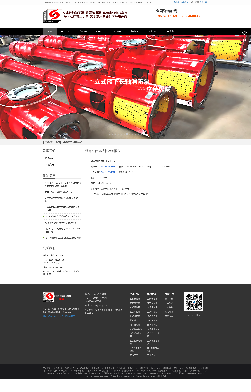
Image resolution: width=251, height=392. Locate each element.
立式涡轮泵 (135, 312)
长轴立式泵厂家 (63, 373)
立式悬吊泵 (135, 303)
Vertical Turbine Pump (145, 376)
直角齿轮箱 (52, 371)
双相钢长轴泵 (191, 368)
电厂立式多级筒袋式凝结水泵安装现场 (62, 216)
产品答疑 (169, 303)
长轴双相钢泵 (92, 371)
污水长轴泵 (156, 368)
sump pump (129, 376)
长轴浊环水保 (95, 373)
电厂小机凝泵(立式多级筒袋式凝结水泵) (63, 238)
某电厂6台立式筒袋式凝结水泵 (58, 192)
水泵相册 (152, 294)
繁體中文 (203, 2)
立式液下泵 (58, 368)
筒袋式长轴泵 (175, 371)
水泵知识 (169, 312)
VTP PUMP (162, 376)
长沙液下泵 (163, 371)
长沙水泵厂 (70, 316)
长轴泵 (131, 368)
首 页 (49, 31)
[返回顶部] (244, 55)
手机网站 (175, 2)
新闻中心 (83, 31)
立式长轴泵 (135, 298)
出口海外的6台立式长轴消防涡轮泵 (60, 222)
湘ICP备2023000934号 (53, 316)
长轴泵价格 (110, 368)
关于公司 (65, 31)
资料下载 (169, 298)
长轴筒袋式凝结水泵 (191, 371)
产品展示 (100, 31)
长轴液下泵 (116, 371)
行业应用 (135, 31)
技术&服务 (153, 31)
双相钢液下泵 (98, 368)
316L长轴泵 (119, 373)
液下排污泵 (135, 325)
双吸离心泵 (121, 368)
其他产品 (134, 355)
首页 (58, 142)
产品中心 (134, 294)
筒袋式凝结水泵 (72, 368)
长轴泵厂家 (131, 373)
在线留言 (49, 164)
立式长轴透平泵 (142, 368)
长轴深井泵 (135, 316)
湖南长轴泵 (142, 373)
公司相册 (118, 31)
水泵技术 (169, 294)
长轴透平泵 (135, 320)
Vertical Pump (154, 373)
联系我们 (171, 31)
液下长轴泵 (179, 368)
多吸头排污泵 (128, 371)
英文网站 (184, 2)
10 (136, 134)
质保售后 (169, 316)
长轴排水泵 (107, 373)
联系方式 (78, 142)
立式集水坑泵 (136, 329)
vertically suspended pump (97, 376)
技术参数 (169, 307)
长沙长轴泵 (180, 373)
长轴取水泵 (167, 368)
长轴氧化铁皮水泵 (79, 373)
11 (139, 134)
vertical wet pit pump (195, 373)
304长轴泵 (151, 371)
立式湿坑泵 (135, 307)
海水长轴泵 (85, 368)
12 (142, 134)
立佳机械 (63, 371)
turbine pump (168, 373)
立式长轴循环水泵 (76, 371)
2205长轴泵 (140, 371)
